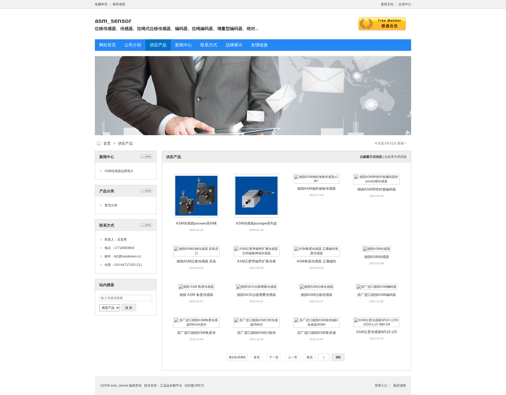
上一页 (292, 357)
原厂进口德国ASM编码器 (376, 295)
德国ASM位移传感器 (316, 295)
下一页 (273, 357)
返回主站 (387, 4)
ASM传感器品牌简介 (119, 171)
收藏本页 (101, 4)
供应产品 (125, 143)
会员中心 (404, 4)
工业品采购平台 (171, 385)
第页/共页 (237, 357)
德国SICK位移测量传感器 (256, 295)
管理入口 (381, 385)
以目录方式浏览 (396, 157)
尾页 (310, 357)
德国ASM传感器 (376, 257)
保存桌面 (119, 4)
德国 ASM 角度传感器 (196, 295)
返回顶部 (399, 385)
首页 (107, 143)
